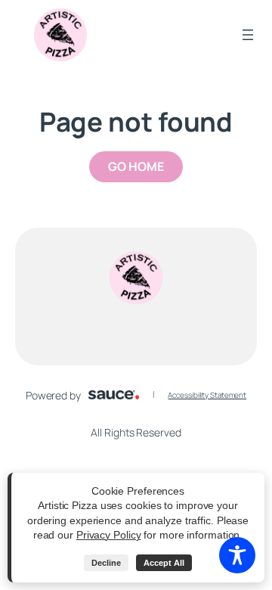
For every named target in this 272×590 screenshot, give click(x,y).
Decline (106, 562)
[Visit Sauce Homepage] (113, 394)
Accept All (164, 562)
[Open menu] (248, 35)
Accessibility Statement (207, 395)
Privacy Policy (108, 535)
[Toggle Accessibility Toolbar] (237, 555)
